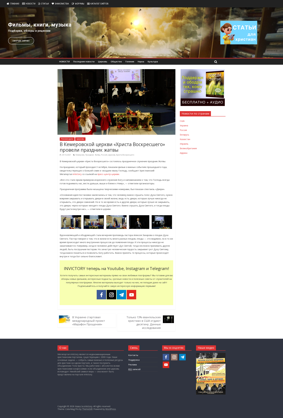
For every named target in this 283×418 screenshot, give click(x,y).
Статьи (45, 4)
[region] (141, 32)
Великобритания (188, 148)
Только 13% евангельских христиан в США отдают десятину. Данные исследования (143, 322)
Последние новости (83, 61)
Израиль (184, 143)
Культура (153, 61)
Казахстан (185, 139)
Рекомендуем (67, 139)
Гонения (129, 61)
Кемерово (80, 155)
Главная (14, 4)
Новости (30, 4)
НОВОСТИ (64, 61)
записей (134, 369)
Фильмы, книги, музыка (39, 25)
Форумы (79, 4)
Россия (104, 155)
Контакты (133, 355)
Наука (141, 61)
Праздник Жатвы (92, 155)
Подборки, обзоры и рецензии (29, 30)
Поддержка (134, 359)
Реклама (132, 364)
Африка (183, 153)
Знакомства (62, 4)
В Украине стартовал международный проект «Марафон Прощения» (88, 320)
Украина (184, 125)
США (182, 121)
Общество (116, 61)
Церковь (102, 61)
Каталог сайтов (99, 4)
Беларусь (184, 134)
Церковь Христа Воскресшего (121, 155)
